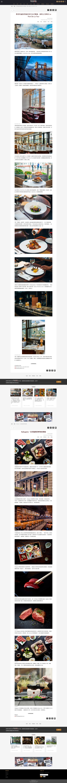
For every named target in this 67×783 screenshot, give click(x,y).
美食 (17, 3)
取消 (44, 776)
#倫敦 (38, 21)
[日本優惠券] (33, 417)
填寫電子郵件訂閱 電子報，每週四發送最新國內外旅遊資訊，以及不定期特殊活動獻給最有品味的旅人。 (22, 381)
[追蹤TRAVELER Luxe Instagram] (59, 1)
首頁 (12, 6)
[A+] (14, 10)
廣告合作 (47, 3)
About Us (7, 772)
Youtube (7, 776)
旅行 (14, 3)
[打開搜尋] (65, 1)
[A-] (11, 10)
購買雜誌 (42, 3)
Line (6, 775)
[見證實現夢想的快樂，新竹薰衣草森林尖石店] (51, 744)
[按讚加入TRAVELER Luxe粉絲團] (57, 1)
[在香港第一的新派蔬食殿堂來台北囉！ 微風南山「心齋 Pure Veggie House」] (51, 398)
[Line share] (56, 10)
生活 (24, 3)
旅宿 (20, 3)
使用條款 (7, 777)
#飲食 (48, 21)
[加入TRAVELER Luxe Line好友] (61, 1)
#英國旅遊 (44, 21)
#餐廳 (51, 21)
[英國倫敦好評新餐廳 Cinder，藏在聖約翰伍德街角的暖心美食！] (15, 744)
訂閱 (59, 381)
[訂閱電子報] (63, 1)
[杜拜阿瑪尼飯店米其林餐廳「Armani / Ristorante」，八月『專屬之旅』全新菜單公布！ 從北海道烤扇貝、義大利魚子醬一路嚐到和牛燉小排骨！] (15, 398)
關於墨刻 (52, 3)
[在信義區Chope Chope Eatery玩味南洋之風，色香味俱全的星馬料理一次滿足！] (39, 744)
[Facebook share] (48, 10)
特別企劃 (38, 3)
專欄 (34, 3)
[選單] (1, 1)
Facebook (7, 773)
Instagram (7, 774)
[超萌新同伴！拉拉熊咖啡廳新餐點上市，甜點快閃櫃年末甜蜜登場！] (27, 398)
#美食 (41, 21)
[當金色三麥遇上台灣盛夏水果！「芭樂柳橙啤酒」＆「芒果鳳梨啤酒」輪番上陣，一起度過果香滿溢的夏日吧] (39, 398)
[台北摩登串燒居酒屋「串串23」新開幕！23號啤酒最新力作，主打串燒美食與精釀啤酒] (27, 744)
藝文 (27, 3)
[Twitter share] (51, 10)
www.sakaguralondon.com (20, 716)
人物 (30, 3)
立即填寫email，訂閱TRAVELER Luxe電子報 (44, 773)
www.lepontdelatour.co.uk (20, 368)
